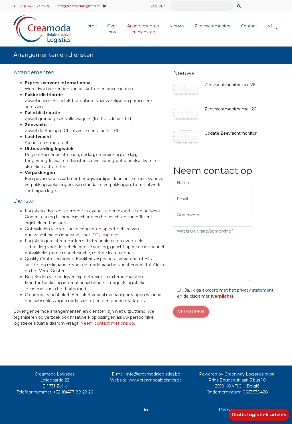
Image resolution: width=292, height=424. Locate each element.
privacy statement (255, 290)
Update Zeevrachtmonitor (230, 133)
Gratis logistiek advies (259, 414)
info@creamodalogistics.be (78, 6)
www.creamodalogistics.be (155, 380)
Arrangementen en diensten (143, 29)
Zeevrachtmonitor (212, 26)
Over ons (112, 29)
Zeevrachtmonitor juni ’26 (229, 84)
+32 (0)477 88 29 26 (33, 6)
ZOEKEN (158, 6)
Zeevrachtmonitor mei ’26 (230, 109)
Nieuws (176, 26)
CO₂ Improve (105, 234)
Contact (249, 26)
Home (90, 26)
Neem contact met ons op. (108, 323)
